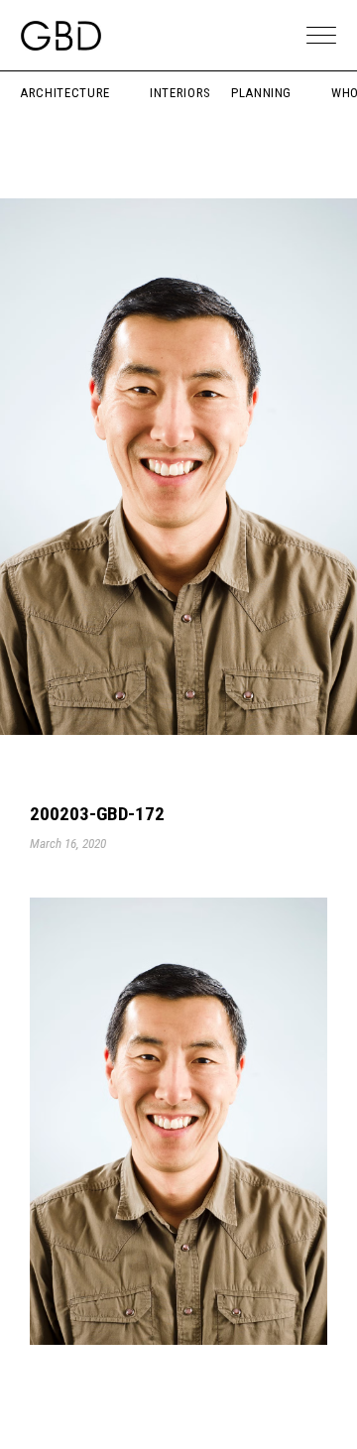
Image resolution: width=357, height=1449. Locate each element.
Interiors (180, 92)
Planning (261, 92)
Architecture (65, 92)
